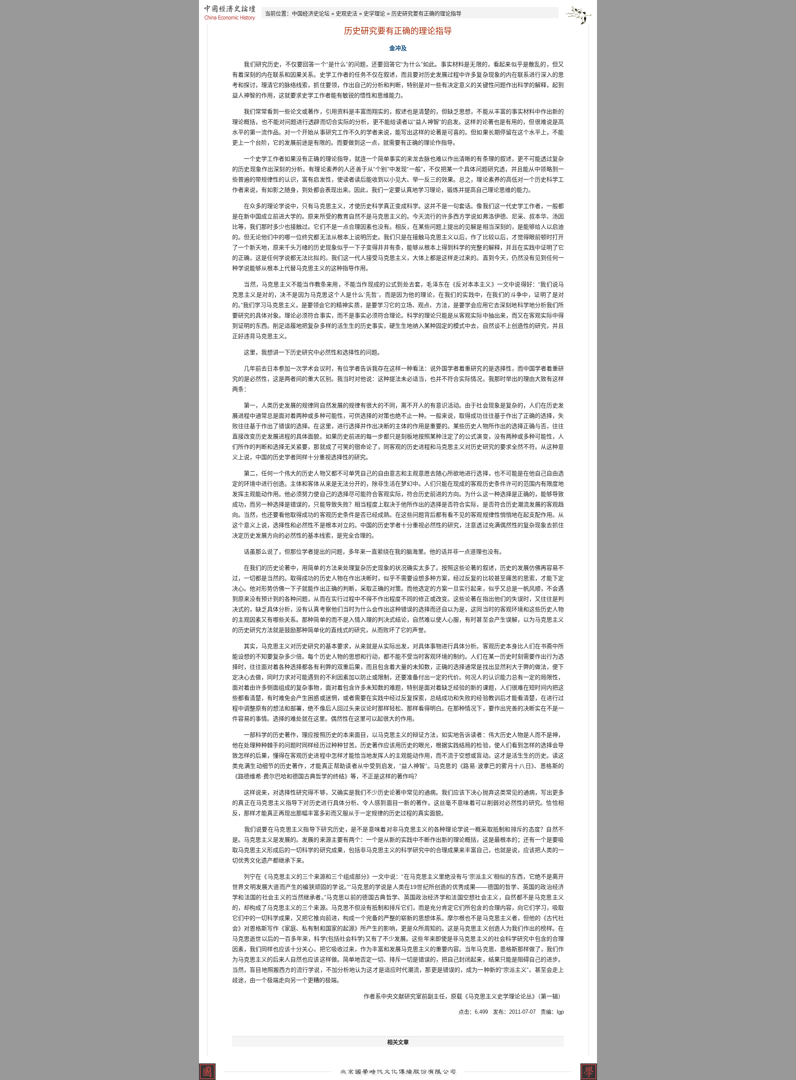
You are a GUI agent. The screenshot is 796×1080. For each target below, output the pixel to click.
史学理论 (374, 13)
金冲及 (398, 48)
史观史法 (346, 13)
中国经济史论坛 (311, 13)
